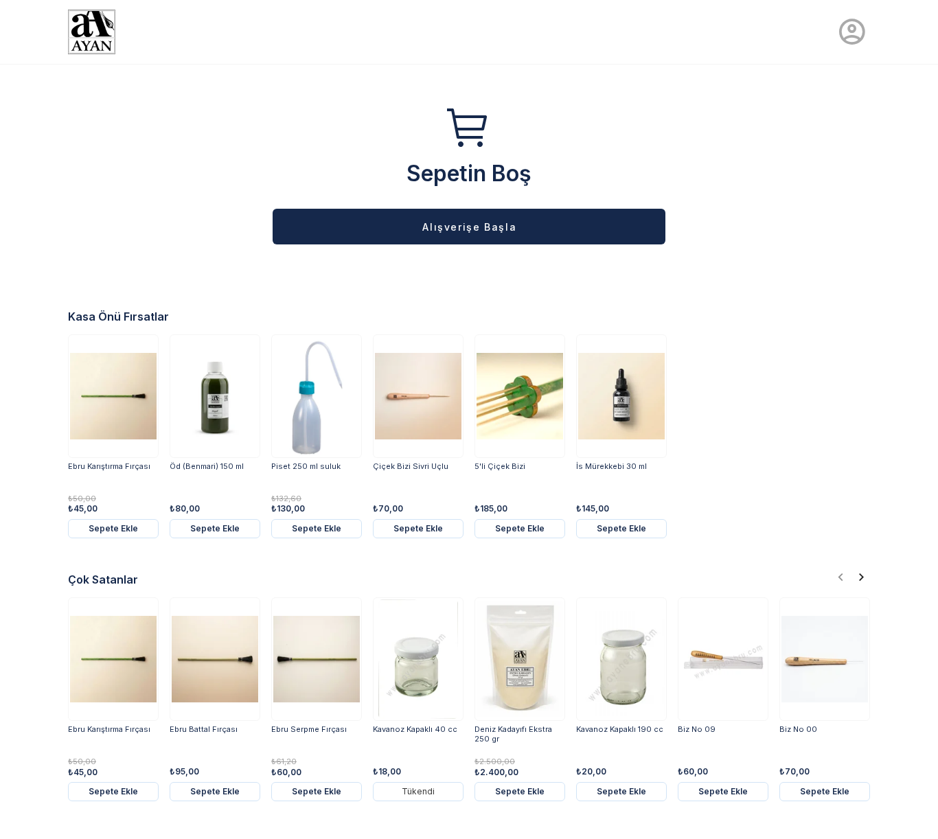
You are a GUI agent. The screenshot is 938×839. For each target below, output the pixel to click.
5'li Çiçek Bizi (499, 466)
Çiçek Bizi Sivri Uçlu (410, 466)
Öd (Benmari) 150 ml (207, 466)
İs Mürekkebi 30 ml (611, 466)
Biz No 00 (798, 729)
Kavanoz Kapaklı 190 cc (619, 729)
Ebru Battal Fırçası (204, 729)
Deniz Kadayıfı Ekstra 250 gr (513, 734)
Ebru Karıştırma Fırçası (109, 466)
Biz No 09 (697, 729)
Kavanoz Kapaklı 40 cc (415, 729)
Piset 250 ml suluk (306, 466)
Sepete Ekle (113, 528)
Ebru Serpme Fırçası (309, 729)
